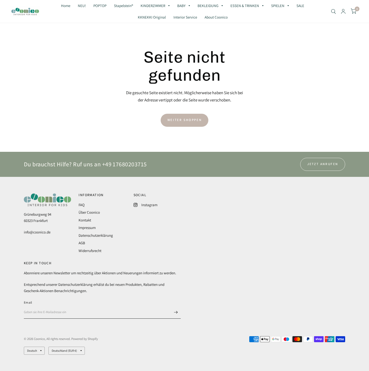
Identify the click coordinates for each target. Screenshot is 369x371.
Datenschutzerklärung (96, 235)
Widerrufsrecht (90, 250)
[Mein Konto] (343, 11)
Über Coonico (89, 212)
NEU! (82, 5)
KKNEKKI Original (152, 17)
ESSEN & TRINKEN (244, 5)
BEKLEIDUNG (208, 5)
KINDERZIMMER (153, 5)
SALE (300, 5)
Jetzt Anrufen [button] (322, 164)
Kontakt (85, 220)
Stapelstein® (123, 5)
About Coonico (216, 17)
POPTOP (99, 5)
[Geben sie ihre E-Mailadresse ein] (176, 312)
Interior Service (185, 17)
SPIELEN (277, 5)
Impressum (87, 227)
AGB (82, 242)
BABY (181, 5)
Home (65, 5)
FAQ (82, 204)
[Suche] (333, 11)
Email (28, 302)
